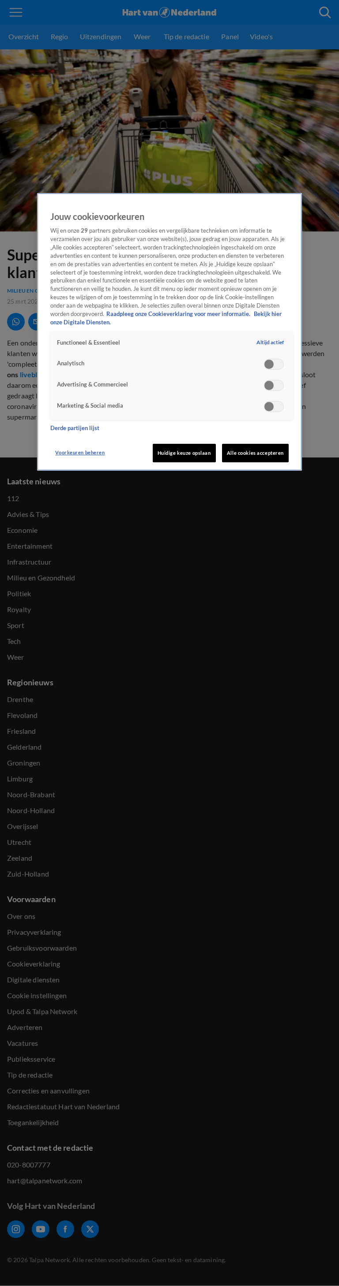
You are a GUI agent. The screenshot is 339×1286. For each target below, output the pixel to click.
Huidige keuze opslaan (184, 453)
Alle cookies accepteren (255, 453)
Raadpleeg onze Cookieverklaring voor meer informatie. (179, 314)
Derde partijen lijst (74, 428)
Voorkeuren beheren (80, 452)
